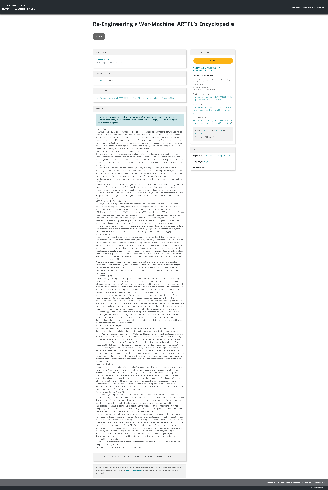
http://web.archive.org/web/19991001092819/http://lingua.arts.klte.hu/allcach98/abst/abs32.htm (136, 98)
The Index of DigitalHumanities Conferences (18, 7)
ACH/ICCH (218, 130)
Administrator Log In (317, 488)
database (208, 155)
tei (230, 155)
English (207, 161)
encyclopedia (220, 155)
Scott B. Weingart (133, 470)
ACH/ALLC (205, 130)
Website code (273, 482)
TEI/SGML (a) (101, 80)
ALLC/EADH (199, 133)
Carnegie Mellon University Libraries (302, 482)
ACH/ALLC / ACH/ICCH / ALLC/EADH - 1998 (206, 69)
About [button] (321, 7)
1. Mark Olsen (102, 59)
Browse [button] (297, 7)
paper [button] (99, 36)
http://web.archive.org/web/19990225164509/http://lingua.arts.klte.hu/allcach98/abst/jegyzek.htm (213, 110)
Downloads (309, 7)
